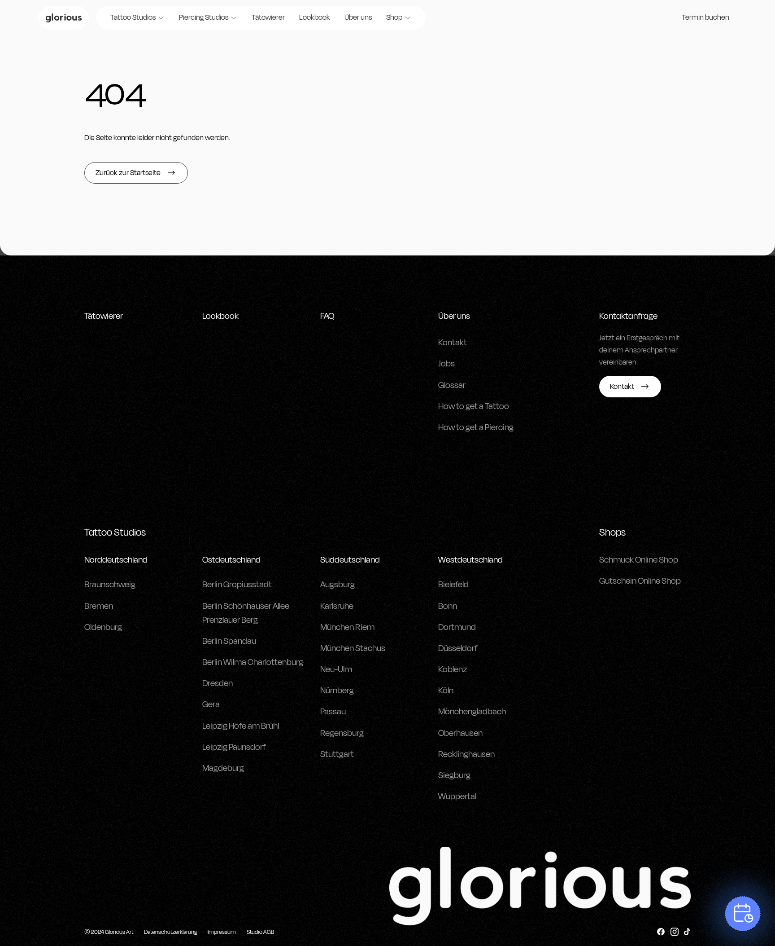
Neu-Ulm (336, 669)
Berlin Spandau (229, 641)
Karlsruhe (336, 606)
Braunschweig (109, 584)
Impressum (222, 932)
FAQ (327, 316)
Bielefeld (453, 584)
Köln (445, 690)
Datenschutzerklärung (170, 932)
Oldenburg (103, 627)
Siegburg (454, 775)
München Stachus (352, 648)
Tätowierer (268, 17)
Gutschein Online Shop (640, 581)
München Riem (347, 627)
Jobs (446, 363)
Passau (333, 711)
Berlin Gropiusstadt (237, 584)
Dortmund (457, 627)
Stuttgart (337, 754)
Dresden (217, 683)
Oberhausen (460, 733)
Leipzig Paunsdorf (234, 747)
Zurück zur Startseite (128, 172)
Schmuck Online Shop (638, 560)
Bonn (447, 606)
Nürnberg (337, 690)
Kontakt (452, 342)
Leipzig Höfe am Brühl (240, 726)
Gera (211, 704)
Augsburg (337, 584)
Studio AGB (260, 932)
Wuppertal (457, 796)
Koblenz (452, 669)
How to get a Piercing (476, 427)
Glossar (452, 385)
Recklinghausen (466, 754)
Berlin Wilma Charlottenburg (252, 662)
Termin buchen (705, 17)
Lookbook (314, 17)
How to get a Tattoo (473, 406)
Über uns (358, 17)
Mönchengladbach (472, 711)
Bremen (98, 606)
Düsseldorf (458, 648)
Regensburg (342, 733)
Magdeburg (223, 768)
